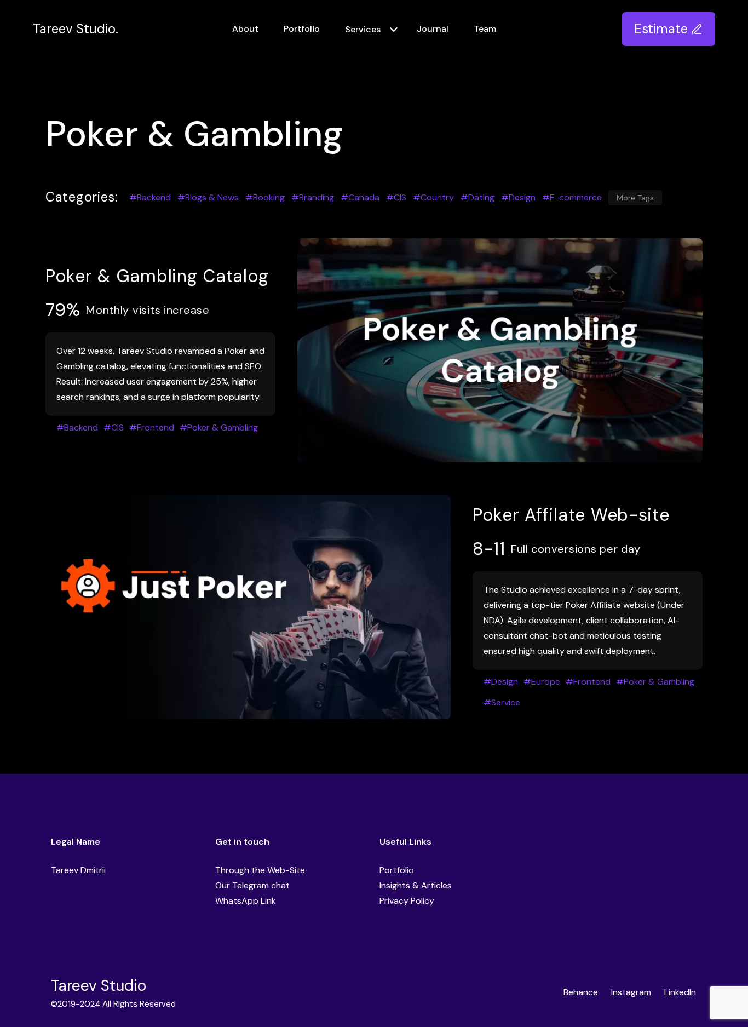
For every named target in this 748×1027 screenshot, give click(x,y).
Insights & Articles (415, 885)
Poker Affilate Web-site (571, 514)
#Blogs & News (208, 197)
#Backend (150, 197)
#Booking (265, 197)
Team (485, 29)
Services (363, 29)
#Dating (477, 197)
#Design (518, 197)
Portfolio (302, 29)
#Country (433, 197)
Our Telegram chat (252, 885)
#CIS (396, 197)
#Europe (541, 681)
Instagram (631, 992)
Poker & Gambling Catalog (156, 276)
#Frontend (151, 427)
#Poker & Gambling (219, 427)
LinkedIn (680, 992)
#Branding (312, 197)
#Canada (360, 197)
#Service (502, 702)
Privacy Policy (406, 900)
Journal (432, 29)
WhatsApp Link (245, 900)
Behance (580, 992)
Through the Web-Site (260, 870)
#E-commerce (572, 197)
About (245, 29)
